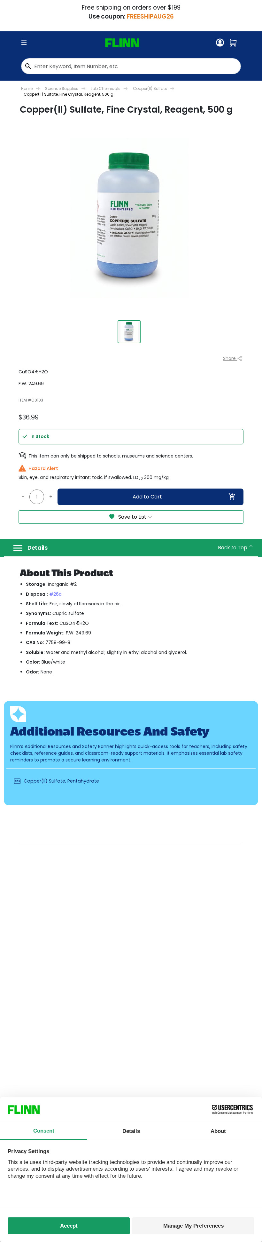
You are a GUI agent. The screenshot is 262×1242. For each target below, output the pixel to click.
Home (27, 88)
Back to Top (233, 547)
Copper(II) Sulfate (150, 88)
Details (37, 548)
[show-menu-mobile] (24, 43)
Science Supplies (61, 88)
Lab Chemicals (105, 88)
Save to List (132, 517)
